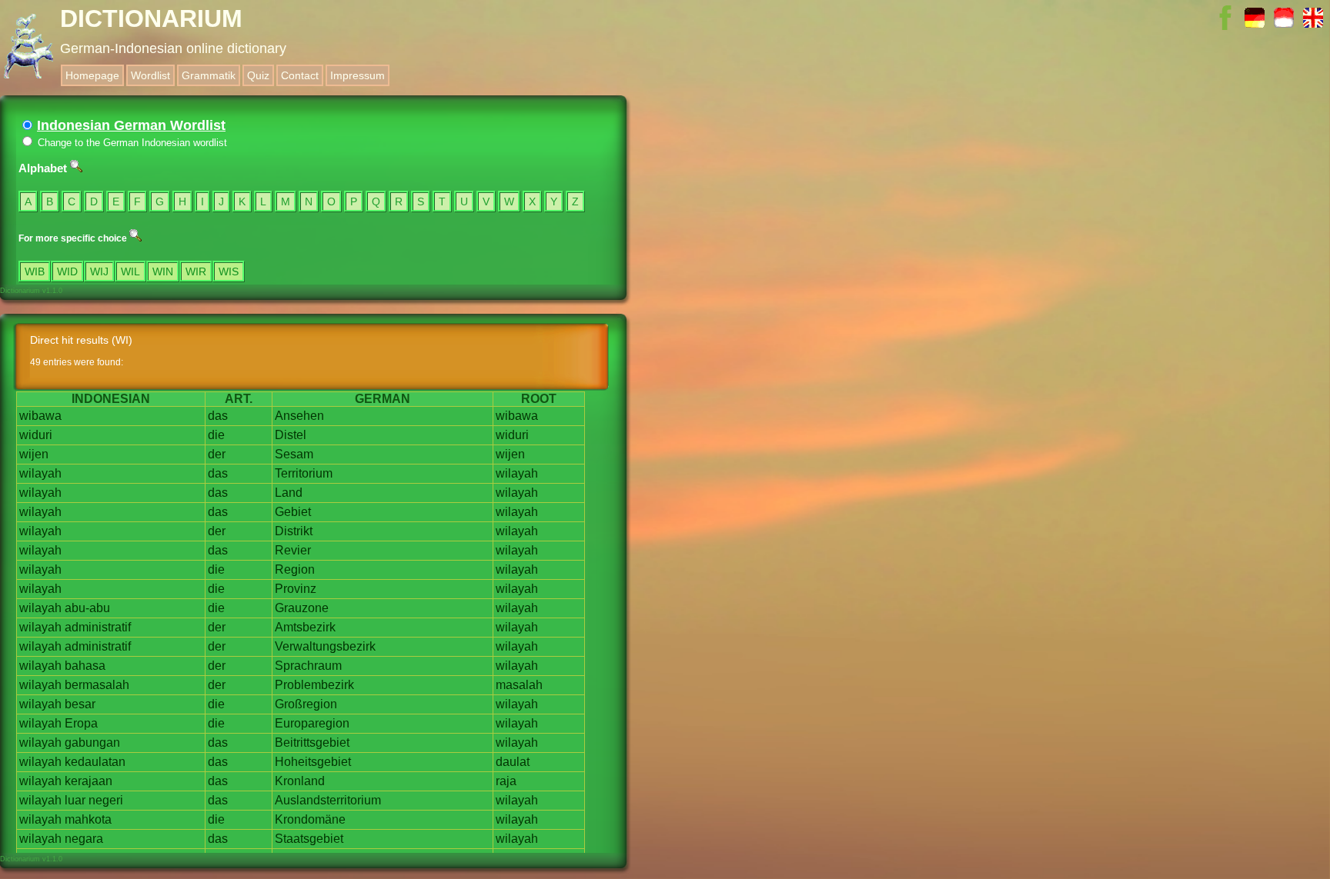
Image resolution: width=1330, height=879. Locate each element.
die (216, 434)
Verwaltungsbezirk (325, 646)
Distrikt (293, 531)
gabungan (92, 742)
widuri (35, 434)
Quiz (258, 75)
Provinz (295, 588)
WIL (130, 271)
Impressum (357, 75)
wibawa (40, 415)
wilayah (40, 473)
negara (84, 838)
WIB (35, 271)
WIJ (99, 271)
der (217, 454)
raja (506, 780)
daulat (513, 761)
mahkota (88, 819)
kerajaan (88, 780)
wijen (33, 454)
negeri (106, 800)
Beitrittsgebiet (312, 742)
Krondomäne (310, 819)
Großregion (306, 704)
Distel (290, 434)
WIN (162, 271)
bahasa (85, 665)
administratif (98, 627)
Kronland (300, 780)
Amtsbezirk (305, 627)
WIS (229, 271)
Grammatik (209, 75)
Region (295, 569)
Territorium (303, 473)
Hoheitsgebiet (313, 761)
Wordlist (150, 75)
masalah (519, 684)
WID (67, 271)
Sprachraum (308, 665)
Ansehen (299, 415)
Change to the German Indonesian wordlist (131, 142)
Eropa (81, 723)
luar (75, 800)
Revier (293, 550)
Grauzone (302, 607)
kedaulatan (95, 761)
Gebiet (293, 511)
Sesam (294, 454)
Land (288, 492)
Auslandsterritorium (328, 800)
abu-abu (87, 607)
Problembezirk (314, 684)
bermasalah (97, 684)
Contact (300, 75)
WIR (195, 271)
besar (80, 704)
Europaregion (312, 723)
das (218, 415)
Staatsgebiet (309, 838)
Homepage (92, 75)
